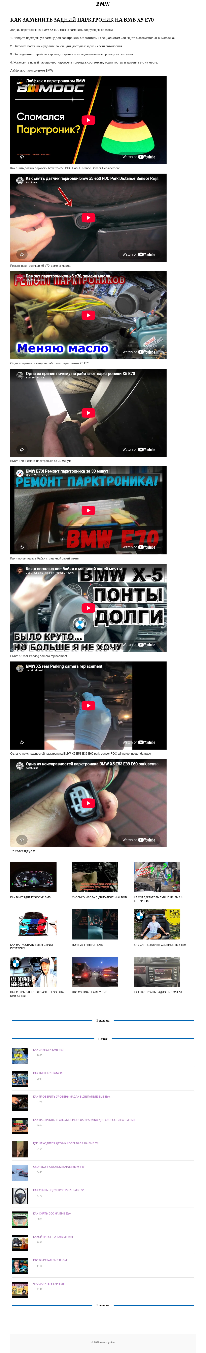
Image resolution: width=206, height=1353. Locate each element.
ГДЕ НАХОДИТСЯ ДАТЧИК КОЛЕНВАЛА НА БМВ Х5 (65, 1143)
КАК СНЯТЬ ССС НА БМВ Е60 (52, 1213)
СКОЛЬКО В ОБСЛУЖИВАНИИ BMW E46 (58, 1167)
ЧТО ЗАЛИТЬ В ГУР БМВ (49, 1283)
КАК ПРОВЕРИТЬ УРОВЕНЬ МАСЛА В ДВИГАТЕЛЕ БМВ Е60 (71, 1096)
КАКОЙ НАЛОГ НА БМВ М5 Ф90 (53, 1237)
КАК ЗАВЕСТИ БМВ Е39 (48, 1050)
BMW (103, 4)
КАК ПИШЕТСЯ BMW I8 (47, 1073)
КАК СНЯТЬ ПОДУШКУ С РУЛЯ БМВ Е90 (58, 1190)
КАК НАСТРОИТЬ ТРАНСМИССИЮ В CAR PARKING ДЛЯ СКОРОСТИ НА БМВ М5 (84, 1120)
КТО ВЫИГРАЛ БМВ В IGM (50, 1260)
